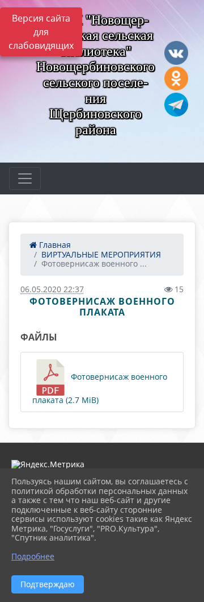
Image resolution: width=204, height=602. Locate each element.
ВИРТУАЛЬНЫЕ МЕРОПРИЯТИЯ (101, 254)
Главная (54, 244)
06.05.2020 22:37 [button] (52, 289)
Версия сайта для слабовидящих (41, 32)
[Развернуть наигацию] (25, 178)
